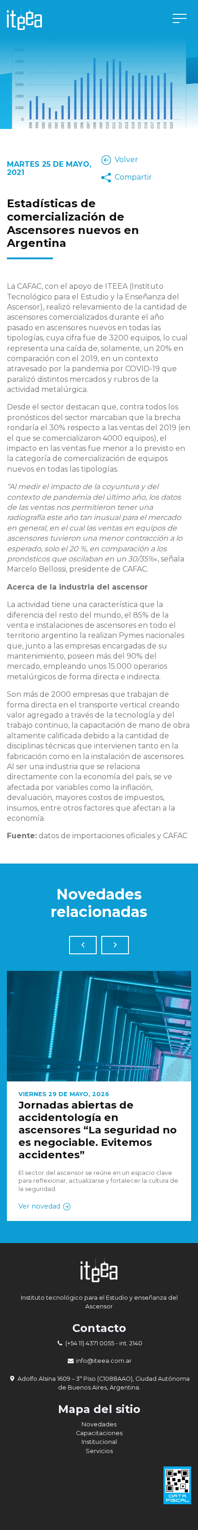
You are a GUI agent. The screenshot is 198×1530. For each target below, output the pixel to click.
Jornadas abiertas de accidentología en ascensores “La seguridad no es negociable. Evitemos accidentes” (97, 1129)
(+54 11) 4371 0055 (89, 1343)
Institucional (99, 1441)
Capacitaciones (99, 1433)
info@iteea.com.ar (104, 1360)
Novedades (99, 1424)
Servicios (99, 1451)
